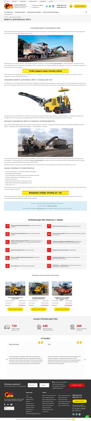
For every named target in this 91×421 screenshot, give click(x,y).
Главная (6, 17)
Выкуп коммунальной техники (49, 399)
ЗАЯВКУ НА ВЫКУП (52, 206)
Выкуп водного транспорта (64, 401)
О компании (14, 1)
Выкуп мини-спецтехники (48, 403)
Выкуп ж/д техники (46, 407)
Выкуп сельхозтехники (47, 405)
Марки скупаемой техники (50, 12)
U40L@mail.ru (35, 7)
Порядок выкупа (23, 1)
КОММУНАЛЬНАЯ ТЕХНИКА (34, 12)
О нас (27, 395)
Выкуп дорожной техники (48, 397)
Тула (7, 1)
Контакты (51, 1)
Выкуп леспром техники (63, 405)
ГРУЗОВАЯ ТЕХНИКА (20, 12)
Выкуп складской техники (64, 395)
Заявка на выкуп (80, 6)
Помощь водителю (32, 1)
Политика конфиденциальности (33, 413)
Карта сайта (28, 411)
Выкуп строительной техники (49, 395)
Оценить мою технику (15, 309)
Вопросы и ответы (30, 407)
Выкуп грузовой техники (47, 401)
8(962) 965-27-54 (61, 7)
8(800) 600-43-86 (61, 5)
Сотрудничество (43, 1)
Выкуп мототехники (62, 399)
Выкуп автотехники (62, 397)
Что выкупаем (8, 12)
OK (73, 419)
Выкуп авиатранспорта (63, 403)
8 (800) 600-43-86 (40, 208)
